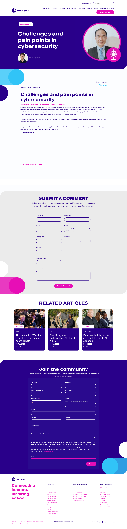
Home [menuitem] (48, 488)
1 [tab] (59, 353)
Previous (13, 329)
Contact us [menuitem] (50, 490)
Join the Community (105, 12)
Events (55, 8)
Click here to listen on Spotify (31, 165)
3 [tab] (63, 353)
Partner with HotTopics (107, 8)
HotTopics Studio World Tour (68, 8)
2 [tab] (61, 353)
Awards (89, 8)
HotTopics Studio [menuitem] (104, 488)
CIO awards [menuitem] (103, 500)
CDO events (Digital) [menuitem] (105, 496)
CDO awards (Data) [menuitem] (105, 505)
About (96, 8)
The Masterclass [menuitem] (51, 498)
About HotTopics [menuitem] (51, 492)
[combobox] (80, 405)
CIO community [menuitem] (77, 490)
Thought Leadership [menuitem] (52, 511)
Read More (19, 347)
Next (114, 329)
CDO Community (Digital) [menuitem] (80, 494)
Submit (91, 464)
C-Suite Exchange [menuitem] (52, 503)
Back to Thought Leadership (30, 87)
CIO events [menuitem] (103, 490)
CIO (17, 332)
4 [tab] (65, 353)
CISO (56, 332)
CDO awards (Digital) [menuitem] (105, 507)
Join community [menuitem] (77, 488)
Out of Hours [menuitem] (50, 505)
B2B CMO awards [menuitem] (104, 509)
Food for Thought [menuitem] (51, 500)
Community (46, 8)
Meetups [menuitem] (49, 507)
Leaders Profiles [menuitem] (51, 513)
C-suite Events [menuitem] (51, 494)
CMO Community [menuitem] (78, 498)
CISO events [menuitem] (103, 492)
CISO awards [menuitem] (103, 503)
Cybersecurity (26, 24)
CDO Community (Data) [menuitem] (79, 496)
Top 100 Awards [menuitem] (51, 496)
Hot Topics (82, 8)
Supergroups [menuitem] (50, 509)
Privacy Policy (48, 451)
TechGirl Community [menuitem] (78, 500)
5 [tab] (68, 353)
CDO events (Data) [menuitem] (105, 494)
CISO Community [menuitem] (78, 492)
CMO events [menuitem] (103, 498)
